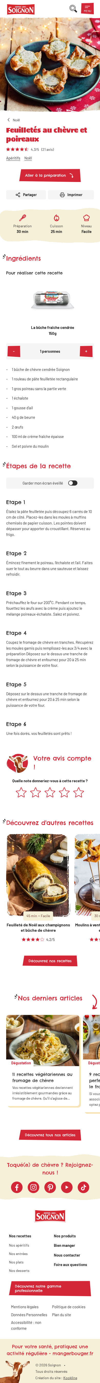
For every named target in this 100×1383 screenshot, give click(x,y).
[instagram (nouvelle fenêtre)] (33, 1187)
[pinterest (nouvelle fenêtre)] (50, 1187)
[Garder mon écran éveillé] (72, 483)
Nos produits (65, 1236)
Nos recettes (20, 1236)
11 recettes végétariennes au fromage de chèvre (42, 1077)
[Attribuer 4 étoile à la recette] (64, 792)
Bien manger (64, 1245)
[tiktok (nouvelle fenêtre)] (83, 1187)
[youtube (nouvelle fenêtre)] (67, 1187)
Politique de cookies (68, 1306)
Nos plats (16, 1262)
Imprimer (74, 194)
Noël (28, 158)
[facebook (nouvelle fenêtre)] (17, 1187)
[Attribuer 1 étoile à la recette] (21, 792)
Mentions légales (24, 1306)
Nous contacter (67, 1255)
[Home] (21, 10)
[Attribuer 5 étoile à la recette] (79, 792)
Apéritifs (13, 158)
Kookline (70, 1378)
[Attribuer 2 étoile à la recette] (35, 792)
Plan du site (61, 1314)
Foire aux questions (70, 1264)
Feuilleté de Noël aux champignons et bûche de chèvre (38, 927)
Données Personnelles (29, 1314)
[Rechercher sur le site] (73, 8)
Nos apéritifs (19, 1245)
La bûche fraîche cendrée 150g (52, 330)
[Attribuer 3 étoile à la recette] (50, 792)
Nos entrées (18, 1253)
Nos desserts (19, 1270)
